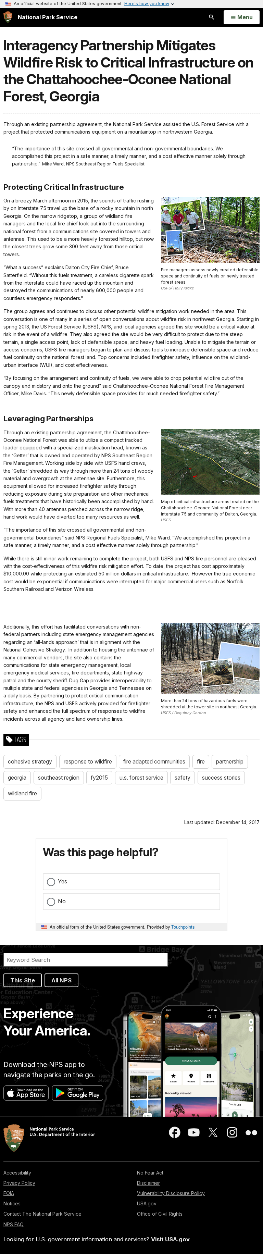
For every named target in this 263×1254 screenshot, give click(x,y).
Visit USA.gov (170, 1239)
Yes (62, 881)
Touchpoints (183, 926)
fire (201, 761)
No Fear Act (150, 1173)
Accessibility (17, 1173)
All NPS (61, 980)
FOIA (8, 1193)
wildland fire (22, 793)
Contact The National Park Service (42, 1214)
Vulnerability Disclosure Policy (171, 1193)
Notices (12, 1203)
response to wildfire (88, 761)
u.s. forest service (141, 777)
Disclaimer (148, 1183)
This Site (22, 980)
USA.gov (146, 1203)
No (62, 901)
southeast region (58, 777)
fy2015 (99, 777)
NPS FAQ (13, 1224)
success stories (221, 777)
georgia (17, 777)
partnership (229, 761)
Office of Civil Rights (160, 1214)
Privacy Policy (19, 1183)
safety (182, 777)
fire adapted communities (154, 761)
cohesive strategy (30, 761)
